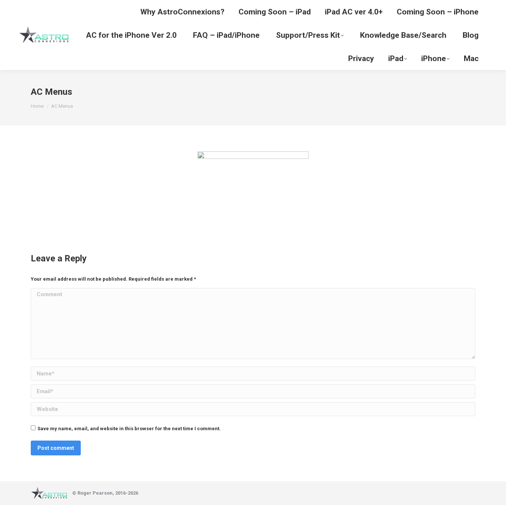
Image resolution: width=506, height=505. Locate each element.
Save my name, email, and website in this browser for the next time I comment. (129, 428)
